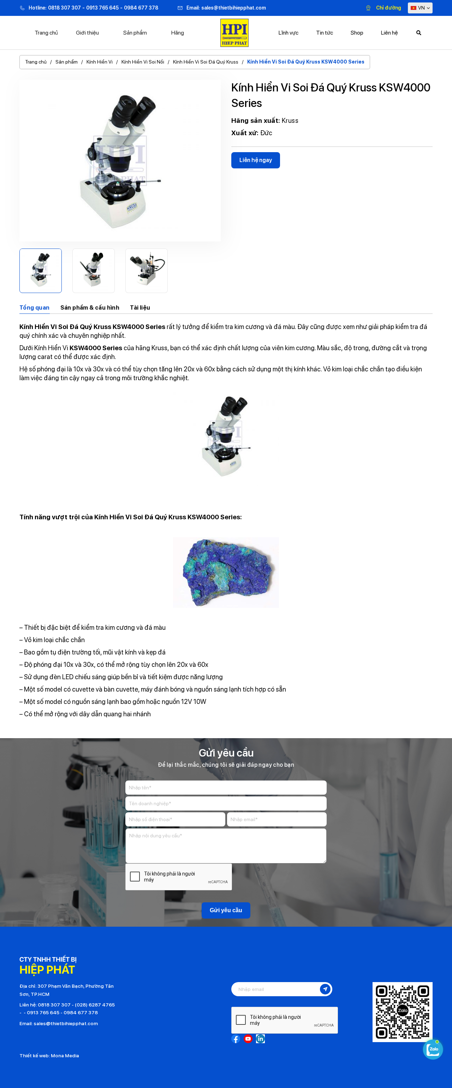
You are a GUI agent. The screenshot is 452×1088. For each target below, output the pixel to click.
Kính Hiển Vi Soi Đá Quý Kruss (205, 62)
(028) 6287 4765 (95, 1005)
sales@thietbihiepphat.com (233, 8)
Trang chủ (46, 32)
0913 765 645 (102, 8)
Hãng (177, 32)
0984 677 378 (141, 8)
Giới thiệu (87, 32)
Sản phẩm (135, 32)
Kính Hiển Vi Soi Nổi (142, 62)
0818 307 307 (64, 8)
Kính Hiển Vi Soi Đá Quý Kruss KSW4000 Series (305, 62)
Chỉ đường (388, 8)
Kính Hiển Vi (100, 62)
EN (423, 21)
